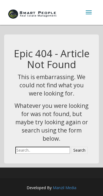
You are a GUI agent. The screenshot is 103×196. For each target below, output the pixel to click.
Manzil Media (64, 187)
